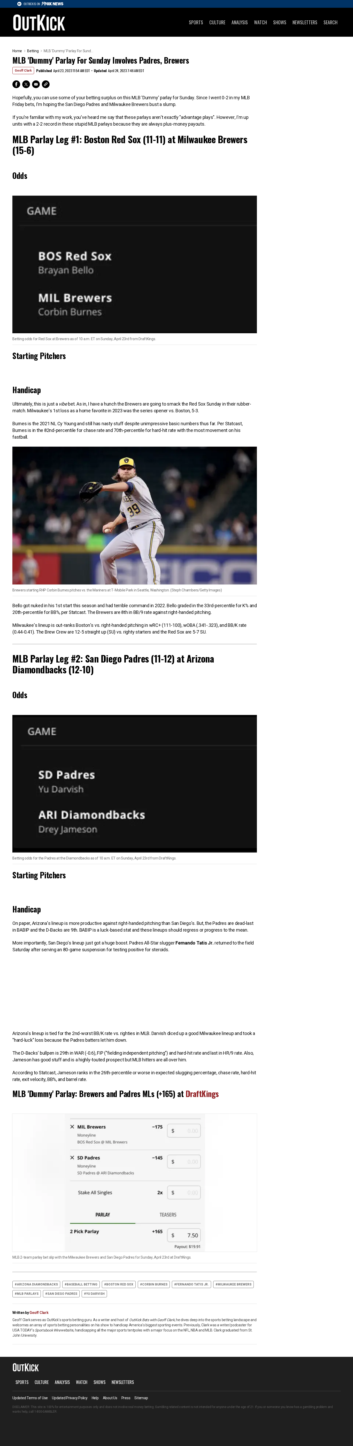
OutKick (39, 22)
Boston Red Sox (119, 1284)
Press (126, 1398)
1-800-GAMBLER (45, 1411)
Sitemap (141, 1398)
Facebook (16, 84)
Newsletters (305, 22)
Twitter (26, 84)
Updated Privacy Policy (70, 1398)
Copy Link (46, 84)
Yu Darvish (95, 1294)
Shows (279, 22)
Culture (217, 22)
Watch (260, 22)
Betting (33, 51)
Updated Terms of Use (30, 1398)
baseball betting (82, 1284)
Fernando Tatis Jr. (192, 1284)
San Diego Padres (62, 1294)
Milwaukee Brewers (234, 1284)
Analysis (240, 22)
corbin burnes (154, 1284)
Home (17, 51)
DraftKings (202, 1093)
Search (330, 22)
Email (36, 84)
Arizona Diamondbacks (37, 1284)
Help (95, 1398)
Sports (196, 22)
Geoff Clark (23, 70)
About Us (110, 1398)
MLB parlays (28, 1294)
